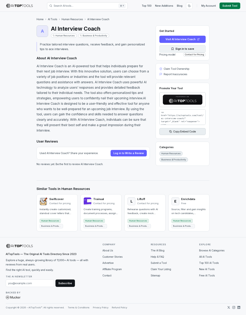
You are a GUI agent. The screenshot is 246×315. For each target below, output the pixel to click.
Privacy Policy (100, 307)
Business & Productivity (95, 35)
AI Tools (52, 19)
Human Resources (72, 19)
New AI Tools (207, 269)
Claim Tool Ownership (176, 68)
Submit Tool (229, 5)
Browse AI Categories (212, 250)
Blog (179, 5)
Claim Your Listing (161, 269)
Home (40, 19)
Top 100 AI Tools (209, 262)
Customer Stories (112, 256)
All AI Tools (205, 256)
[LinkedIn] (238, 307)
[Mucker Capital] (13, 297)
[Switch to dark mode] (189, 6)
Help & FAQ (157, 256)
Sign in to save (184, 48)
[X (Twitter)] (228, 307)
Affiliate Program (112, 269)
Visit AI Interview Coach (181, 39)
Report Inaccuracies (175, 74)
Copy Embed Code (184, 131)
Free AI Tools (207, 275)
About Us (107, 250)
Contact (106, 275)
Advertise (108, 262)
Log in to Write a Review (128, 153)
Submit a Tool (159, 262)
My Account (208, 5)
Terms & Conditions (79, 307)
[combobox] (85, 6)
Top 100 (146, 5)
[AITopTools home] (19, 6)
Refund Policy (119, 307)
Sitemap (155, 275)
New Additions (164, 5)
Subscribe (65, 283)
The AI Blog (157, 250)
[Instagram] (233, 307)
